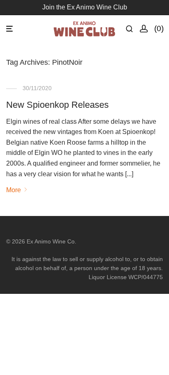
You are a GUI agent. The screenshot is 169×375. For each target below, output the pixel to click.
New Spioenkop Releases (57, 105)
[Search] (133, 29)
